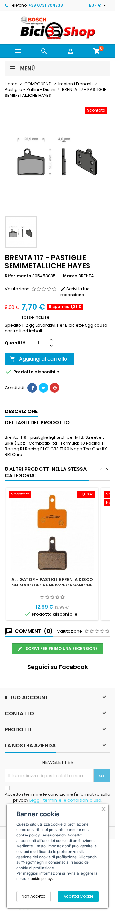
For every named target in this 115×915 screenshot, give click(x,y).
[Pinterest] (54, 388)
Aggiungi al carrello (38, 358)
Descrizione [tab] (21, 411)
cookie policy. (40, 879)
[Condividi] (32, 388)
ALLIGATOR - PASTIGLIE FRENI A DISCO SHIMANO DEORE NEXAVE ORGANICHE (52, 582)
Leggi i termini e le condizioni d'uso (65, 800)
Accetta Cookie (78, 896)
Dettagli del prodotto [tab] (37, 422)
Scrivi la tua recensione (75, 292)
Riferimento (18, 276)
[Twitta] (43, 388)
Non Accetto (33, 896)
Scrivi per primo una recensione (61, 648)
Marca (70, 276)
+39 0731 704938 (45, 5)
